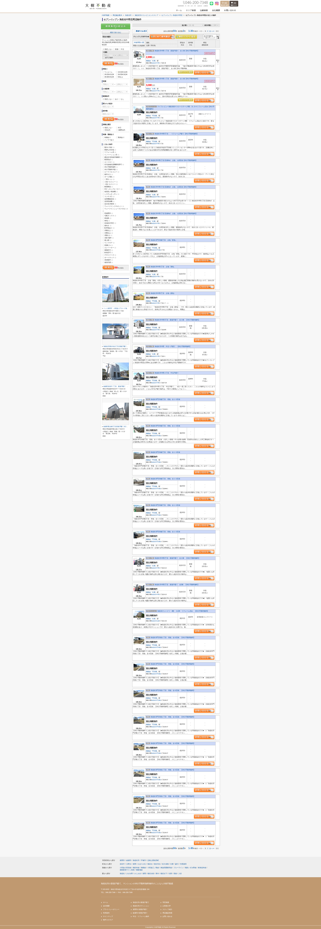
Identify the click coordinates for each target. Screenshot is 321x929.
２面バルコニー (110, 182)
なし (122, 99)
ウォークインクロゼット (114, 206)
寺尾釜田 (183, 864)
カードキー (109, 162)
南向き (107, 225)
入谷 (180, 873)
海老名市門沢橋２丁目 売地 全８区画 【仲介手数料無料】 (173, 637)
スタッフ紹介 (167, 909)
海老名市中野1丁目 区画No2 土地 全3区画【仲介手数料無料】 (174, 213)
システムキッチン (111, 194)
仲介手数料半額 (110, 169)
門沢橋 (154, 116)
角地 (107, 221)
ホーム (105, 902)
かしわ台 (137, 873)
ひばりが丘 (142, 864)
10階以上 (108, 233)
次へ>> (211, 31)
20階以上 (108, 230)
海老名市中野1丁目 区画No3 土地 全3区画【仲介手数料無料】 (174, 187)
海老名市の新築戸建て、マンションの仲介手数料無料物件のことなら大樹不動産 (137, 883)
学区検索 (166, 902)
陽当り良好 (109, 147)
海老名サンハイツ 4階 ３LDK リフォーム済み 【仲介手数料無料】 (183, 611)
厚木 (157, 873)
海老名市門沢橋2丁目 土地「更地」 (164, 240)
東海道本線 (202, 868)
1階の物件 (109, 238)
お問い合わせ (167, 916)
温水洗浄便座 (110, 204)
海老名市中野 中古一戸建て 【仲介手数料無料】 (173, 346)
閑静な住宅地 (110, 150)
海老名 (122, 873)
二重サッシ (109, 179)
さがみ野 (129, 873)
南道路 (107, 218)
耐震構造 (108, 187)
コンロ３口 (109, 196)
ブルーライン (179, 868)
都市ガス (108, 174)
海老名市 (154, 63)
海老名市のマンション (141, 906)
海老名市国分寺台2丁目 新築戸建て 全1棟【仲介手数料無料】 (124, 346)
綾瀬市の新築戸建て (140, 913)
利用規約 (106, 913)
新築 (116, 49)
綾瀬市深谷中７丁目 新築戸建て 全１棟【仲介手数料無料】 (123, 386)
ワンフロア (109, 243)
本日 (119, 128)
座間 (135, 864)
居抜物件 (108, 260)
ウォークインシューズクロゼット (115, 210)
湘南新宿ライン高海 (127, 870)
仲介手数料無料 (110, 167)
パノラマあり (109, 140)
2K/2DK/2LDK (109, 74)
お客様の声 (167, 906)
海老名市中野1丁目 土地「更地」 (163, 267)
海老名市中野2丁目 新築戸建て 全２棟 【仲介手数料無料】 (177, 558)
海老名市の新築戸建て (141, 902)
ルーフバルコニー (111, 172)
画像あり (107, 137)
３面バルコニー (110, 184)
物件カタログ (108, 920)
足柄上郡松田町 (153, 860)
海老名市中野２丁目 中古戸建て (167, 373)
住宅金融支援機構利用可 (114, 164)
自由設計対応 (110, 223)
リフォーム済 (110, 152)
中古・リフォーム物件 (141, 916)
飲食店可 (108, 252)
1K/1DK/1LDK (123, 72)
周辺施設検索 (167, 913)
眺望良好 (108, 160)
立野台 (129, 864)
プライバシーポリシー (111, 909)
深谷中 (122, 864)
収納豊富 (108, 213)
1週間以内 (121, 130)
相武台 (150, 864)
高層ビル (108, 245)
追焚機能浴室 (110, 199)
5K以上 (120, 77)
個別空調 (108, 262)
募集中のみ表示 (141, 31)
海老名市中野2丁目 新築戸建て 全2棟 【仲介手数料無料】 (177, 585)
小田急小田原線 (126, 868)
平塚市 (143, 860)
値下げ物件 (109, 58)
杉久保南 (165, 864)
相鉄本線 (136, 868)
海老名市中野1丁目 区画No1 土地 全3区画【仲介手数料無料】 (174, 160)
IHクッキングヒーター (113, 189)
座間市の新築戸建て (140, 909)
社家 (153, 61)
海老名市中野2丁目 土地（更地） (163, 293)
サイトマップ (108, 916)
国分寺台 (157, 864)
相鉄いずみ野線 (191, 868)
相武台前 (150, 873)
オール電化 (109, 177)
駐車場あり (109, 228)
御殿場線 (139, 870)
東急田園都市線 (166, 868)
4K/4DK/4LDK (109, 77)
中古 (122, 49)
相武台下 (163, 873)
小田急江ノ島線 (153, 868)
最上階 (107, 240)
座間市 (122, 860)
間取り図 (141, 42)
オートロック (110, 257)
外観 (135, 42)
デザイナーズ (110, 255)
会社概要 (106, 906)
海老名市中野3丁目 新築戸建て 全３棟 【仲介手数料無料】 (177, 320)
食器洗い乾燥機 (110, 191)
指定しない (108, 49)
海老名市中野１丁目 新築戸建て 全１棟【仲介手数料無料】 (177, 51)
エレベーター (110, 248)
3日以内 (107, 130)
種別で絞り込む (115, 32)
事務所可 (108, 250)
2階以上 (108, 235)
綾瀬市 (128, 860)
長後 (175, 873)
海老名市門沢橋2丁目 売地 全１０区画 (166, 399)
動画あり (121, 137)
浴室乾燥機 (109, 201)
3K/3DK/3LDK (123, 74)
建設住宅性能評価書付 (113, 157)
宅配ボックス (110, 216)
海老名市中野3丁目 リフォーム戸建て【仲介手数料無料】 (177, 134)
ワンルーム (108, 72)
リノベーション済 (111, 155)
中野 (158, 63)
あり (116, 99)
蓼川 (177, 864)
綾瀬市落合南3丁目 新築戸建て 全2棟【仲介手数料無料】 (122, 426)
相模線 (148, 61)
